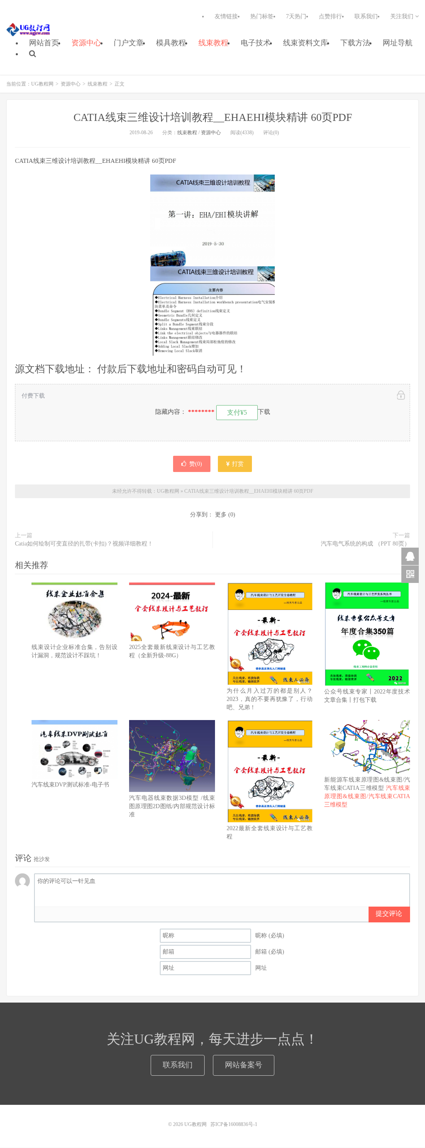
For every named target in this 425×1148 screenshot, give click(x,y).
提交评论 (389, 913)
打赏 (237, 464)
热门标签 (262, 16)
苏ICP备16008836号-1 (233, 1124)
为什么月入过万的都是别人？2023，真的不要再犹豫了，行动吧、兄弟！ (270, 699)
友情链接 (226, 16)
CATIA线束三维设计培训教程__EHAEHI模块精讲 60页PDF (212, 117)
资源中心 (86, 43)
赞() (195, 464)
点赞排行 (330, 16)
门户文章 (129, 43)
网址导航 (398, 43)
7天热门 (296, 16)
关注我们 (402, 16)
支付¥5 (237, 412)
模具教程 (171, 43)
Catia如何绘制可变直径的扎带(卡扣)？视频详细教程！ (84, 544)
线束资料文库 (305, 43)
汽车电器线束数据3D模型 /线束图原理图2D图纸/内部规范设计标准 (172, 806)
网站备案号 (243, 1065)
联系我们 (366, 16)
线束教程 (213, 43)
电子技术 (256, 43)
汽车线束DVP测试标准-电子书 (70, 785)
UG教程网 (28, 29)
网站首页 (44, 43)
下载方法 (355, 43)
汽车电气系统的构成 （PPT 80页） (365, 544)
